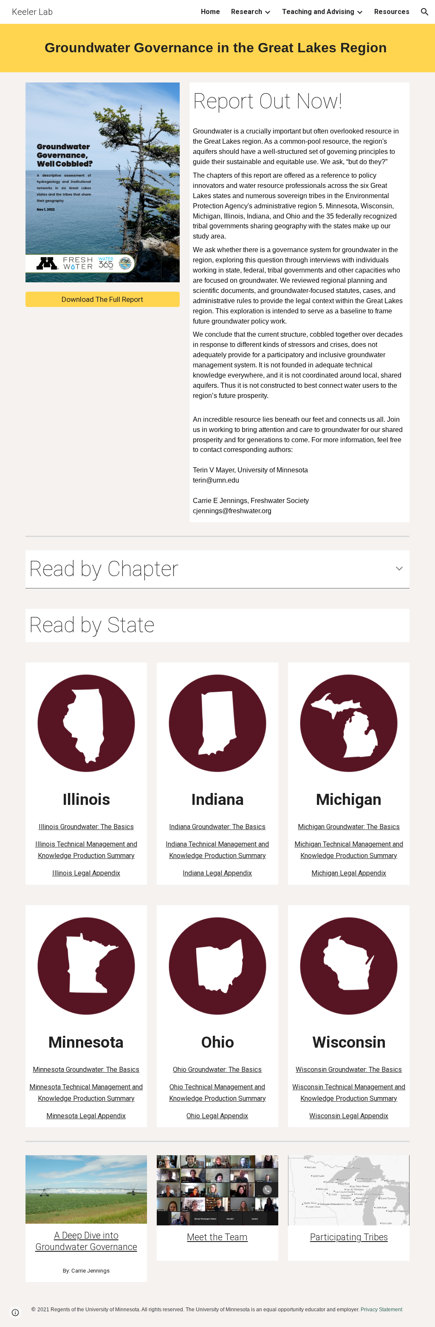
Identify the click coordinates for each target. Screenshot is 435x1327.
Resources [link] (392, 12)
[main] (217, 48)
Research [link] (246, 12)
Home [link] (210, 12)
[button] (425, 12)
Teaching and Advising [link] (318, 12)
